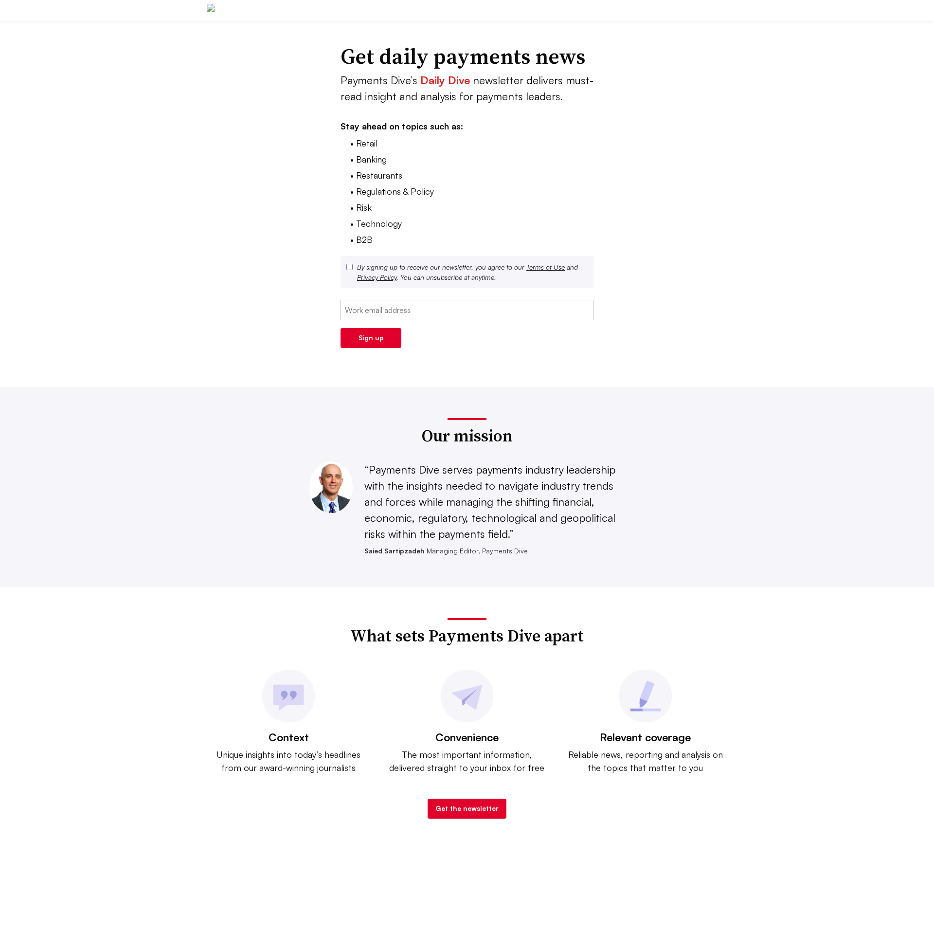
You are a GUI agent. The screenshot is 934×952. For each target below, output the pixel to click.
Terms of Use (545, 267)
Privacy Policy (376, 277)
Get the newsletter (467, 808)
